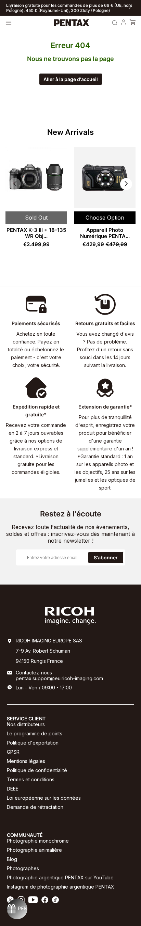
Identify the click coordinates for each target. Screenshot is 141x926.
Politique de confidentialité (37, 770)
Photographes (23, 868)
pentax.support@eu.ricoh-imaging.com (59, 678)
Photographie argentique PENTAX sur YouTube (60, 877)
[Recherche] (115, 23)
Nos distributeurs (26, 724)
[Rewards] (17, 909)
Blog (12, 859)
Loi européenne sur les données (44, 798)
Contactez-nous (34, 672)
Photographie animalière (34, 850)
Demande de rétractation (35, 807)
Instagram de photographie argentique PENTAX (60, 887)
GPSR (13, 752)
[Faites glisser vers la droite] (129, 7)
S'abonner (106, 557)
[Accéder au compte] (123, 22)
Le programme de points (34, 733)
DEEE (12, 789)
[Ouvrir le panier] (132, 22)
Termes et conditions (30, 779)
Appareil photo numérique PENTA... (105, 233)
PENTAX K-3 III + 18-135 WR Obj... (36, 233)
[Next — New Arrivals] (126, 184)
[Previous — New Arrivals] (15, 184)
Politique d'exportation (33, 743)
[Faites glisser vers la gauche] (11, 7)
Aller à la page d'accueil (70, 79)
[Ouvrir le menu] (8, 23)
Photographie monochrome (38, 841)
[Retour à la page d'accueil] (71, 22)
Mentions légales (26, 761)
